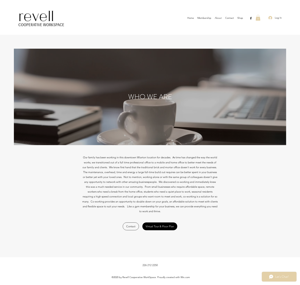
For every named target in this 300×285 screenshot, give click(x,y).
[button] (258, 18)
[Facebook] (251, 18)
